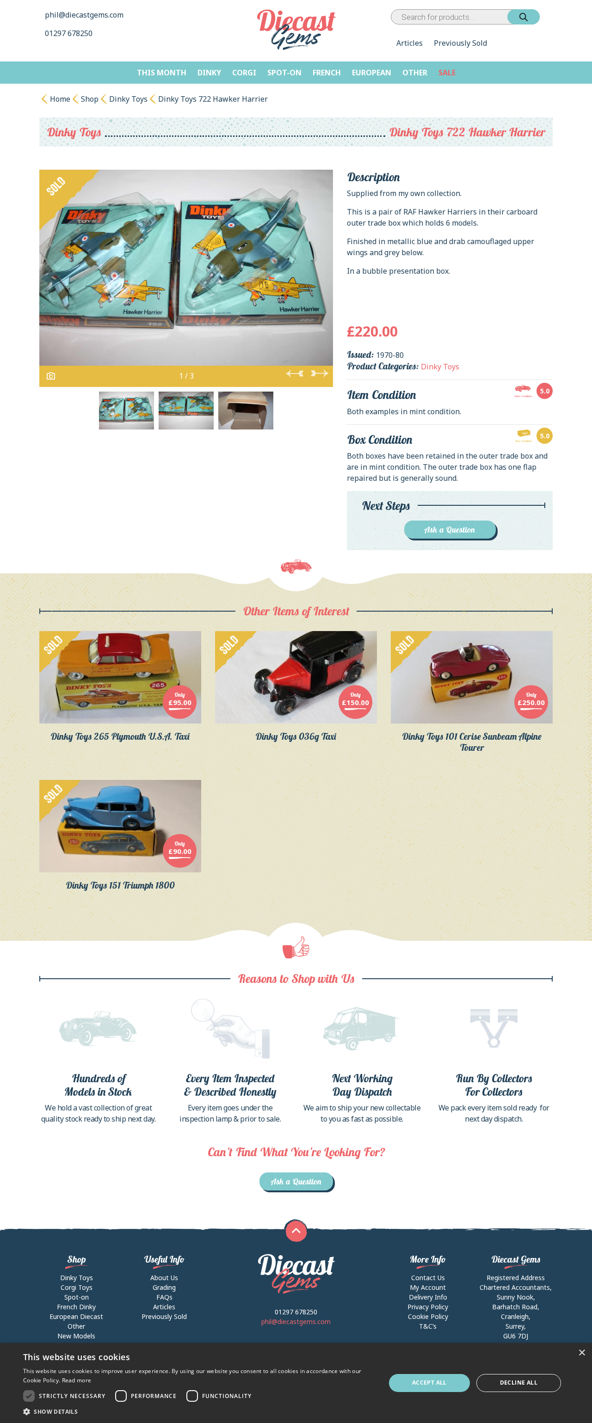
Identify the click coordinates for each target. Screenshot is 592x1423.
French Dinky (76, 1306)
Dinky (209, 72)
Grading (164, 1287)
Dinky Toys (128, 99)
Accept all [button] (429, 1382)
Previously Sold (460, 43)
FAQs (164, 1297)
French (327, 72)
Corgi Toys (76, 1287)
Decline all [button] (518, 1382)
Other (414, 72)
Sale (447, 72)
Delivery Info (428, 1297)
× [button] (581, 1352)
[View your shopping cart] (548, 17)
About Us (164, 1277)
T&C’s (428, 1326)
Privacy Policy (427, 1306)
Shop (90, 99)
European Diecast (76, 1316)
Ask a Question (450, 529)
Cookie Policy (428, 1316)
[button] (199, 1411)
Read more (77, 1380)
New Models (76, 1335)
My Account (428, 1287)
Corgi (244, 72)
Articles (409, 43)
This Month (161, 72)
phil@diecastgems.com (84, 15)
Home (60, 99)
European (371, 72)
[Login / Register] (541, 17)
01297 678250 (69, 33)
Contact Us (428, 1277)
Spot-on (284, 72)
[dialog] (296, 1383)
